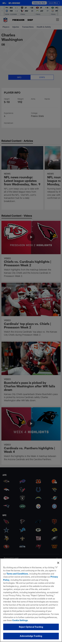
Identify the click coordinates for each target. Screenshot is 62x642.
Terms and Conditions (17, 573)
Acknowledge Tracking (31, 636)
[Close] (58, 562)
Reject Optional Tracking (31, 627)
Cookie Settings (20, 620)
